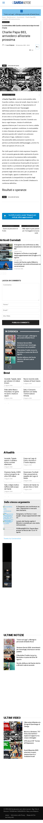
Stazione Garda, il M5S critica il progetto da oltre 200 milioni (12, 474)
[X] (9, 59)
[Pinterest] (14, 59)
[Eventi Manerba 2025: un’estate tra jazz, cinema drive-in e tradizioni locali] (13, 754)
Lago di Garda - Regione (9, 94)
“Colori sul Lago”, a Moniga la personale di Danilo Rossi (21, 14)
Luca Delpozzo (10, 45)
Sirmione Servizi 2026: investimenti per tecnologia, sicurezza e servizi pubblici (26, 345)
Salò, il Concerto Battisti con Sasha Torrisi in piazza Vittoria (30, 393)
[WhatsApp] (18, 59)
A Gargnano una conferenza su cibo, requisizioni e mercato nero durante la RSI (27, 247)
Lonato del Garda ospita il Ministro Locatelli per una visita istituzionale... (28, 523)
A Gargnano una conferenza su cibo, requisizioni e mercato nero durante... (27, 508)
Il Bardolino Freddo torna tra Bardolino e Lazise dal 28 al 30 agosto (27, 352)
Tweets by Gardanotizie (12, 538)
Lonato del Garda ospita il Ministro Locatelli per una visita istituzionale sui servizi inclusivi (27, 264)
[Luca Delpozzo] (3, 45)
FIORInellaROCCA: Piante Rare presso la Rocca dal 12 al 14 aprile (27, 530)
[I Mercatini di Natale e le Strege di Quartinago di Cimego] (13, 726)
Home (4, 17)
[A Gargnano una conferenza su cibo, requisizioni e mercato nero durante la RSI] (6, 248)
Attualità (9, 452)
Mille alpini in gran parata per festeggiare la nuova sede (30, 231)
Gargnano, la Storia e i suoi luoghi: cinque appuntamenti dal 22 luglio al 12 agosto (27, 255)
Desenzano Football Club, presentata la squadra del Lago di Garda (30, 475)
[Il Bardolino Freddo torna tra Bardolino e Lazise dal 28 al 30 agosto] (10, 352)
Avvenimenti (20, 17)
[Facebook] (4, 59)
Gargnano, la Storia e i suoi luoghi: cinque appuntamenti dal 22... (28, 516)
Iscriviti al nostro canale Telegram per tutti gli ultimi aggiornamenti (22, 216)
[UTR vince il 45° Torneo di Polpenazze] (13, 744)
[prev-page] (1, 273)
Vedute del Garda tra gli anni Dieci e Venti (31, 486)
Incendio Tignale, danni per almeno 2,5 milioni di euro (12, 381)
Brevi (7, 373)
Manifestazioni (11, 17)
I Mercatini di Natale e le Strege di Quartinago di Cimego (32, 724)
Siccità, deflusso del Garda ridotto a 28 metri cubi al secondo (26, 359)
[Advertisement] (21, 427)
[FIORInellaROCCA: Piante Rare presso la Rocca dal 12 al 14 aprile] (8, 531)
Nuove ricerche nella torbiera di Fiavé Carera (31, 380)
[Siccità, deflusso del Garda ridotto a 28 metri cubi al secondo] (10, 360)
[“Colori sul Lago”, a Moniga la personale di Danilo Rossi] (10, 338)
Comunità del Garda (13, 65)
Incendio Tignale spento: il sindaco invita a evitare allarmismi (10, 461)
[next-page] (4, 273)
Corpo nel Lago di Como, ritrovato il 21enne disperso (29, 460)
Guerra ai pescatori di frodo (10, 230)
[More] (23, 59)
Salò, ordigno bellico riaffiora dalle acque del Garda (11, 487)
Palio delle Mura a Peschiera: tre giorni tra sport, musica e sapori (11, 393)
